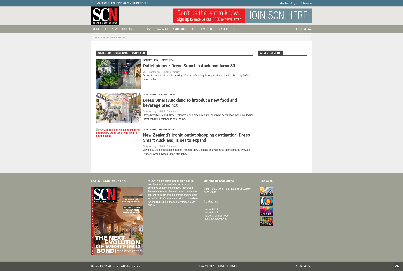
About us (206, 29)
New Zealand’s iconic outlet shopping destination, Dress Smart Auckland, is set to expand (196, 138)
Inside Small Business (216, 215)
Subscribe (306, 3)
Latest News (111, 29)
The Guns (146, 29)
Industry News (151, 60)
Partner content (167, 94)
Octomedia (114, 266)
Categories (128, 29)
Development (150, 94)
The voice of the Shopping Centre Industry (119, 3)
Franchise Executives (215, 218)
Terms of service (227, 266)
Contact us (211, 201)
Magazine (162, 29)
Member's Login (288, 3)
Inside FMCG (211, 209)
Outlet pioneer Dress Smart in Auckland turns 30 (189, 65)
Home (96, 29)
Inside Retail (211, 212)
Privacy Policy (206, 266)
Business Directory (184, 29)
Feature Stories (167, 129)
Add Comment (172, 72)
